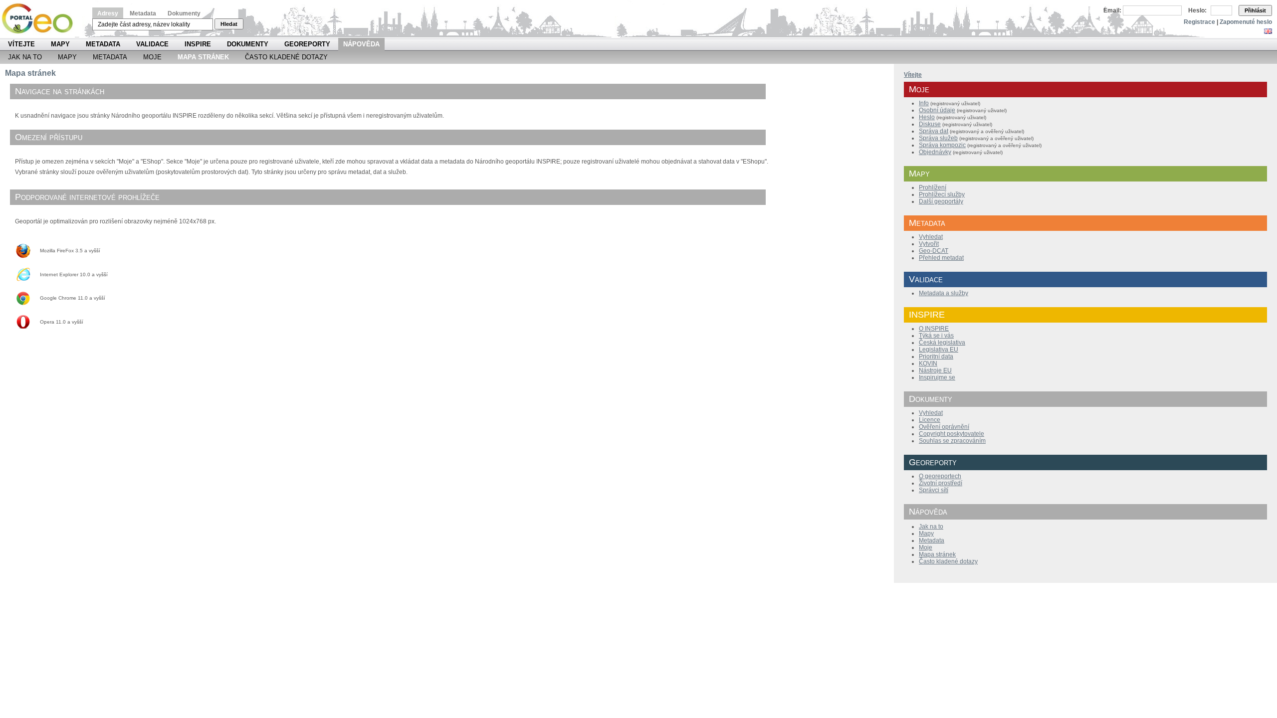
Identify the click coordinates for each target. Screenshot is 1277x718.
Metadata (143, 13)
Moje (152, 57)
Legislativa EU (938, 349)
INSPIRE (198, 44)
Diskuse (930, 124)
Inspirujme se (937, 377)
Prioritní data (936, 356)
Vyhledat (931, 236)
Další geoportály (941, 201)
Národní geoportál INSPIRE (41, 18)
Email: (1112, 10)
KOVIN (928, 363)
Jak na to (25, 57)
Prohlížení (932, 187)
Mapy (60, 44)
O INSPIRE (934, 328)
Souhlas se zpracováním (952, 440)
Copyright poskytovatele (951, 433)
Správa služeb (938, 138)
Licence (929, 419)
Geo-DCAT (933, 250)
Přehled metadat (941, 257)
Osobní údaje (937, 110)
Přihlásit (1255, 10)
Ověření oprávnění (944, 426)
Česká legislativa (942, 342)
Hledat (228, 24)
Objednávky (935, 152)
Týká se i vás (936, 335)
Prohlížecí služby (942, 194)
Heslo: (1197, 10)
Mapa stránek (937, 554)
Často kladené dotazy (286, 57)
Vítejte (21, 44)
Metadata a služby (943, 293)
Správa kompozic (942, 145)
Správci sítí (933, 490)
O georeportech (940, 476)
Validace (152, 44)
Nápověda (361, 44)
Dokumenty (184, 13)
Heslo (927, 117)
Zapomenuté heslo (1246, 21)
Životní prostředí (940, 483)
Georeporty (307, 44)
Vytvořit (929, 243)
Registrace (1199, 21)
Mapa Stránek (203, 57)
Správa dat (933, 131)
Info (924, 103)
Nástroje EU (935, 370)
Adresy (107, 13)
